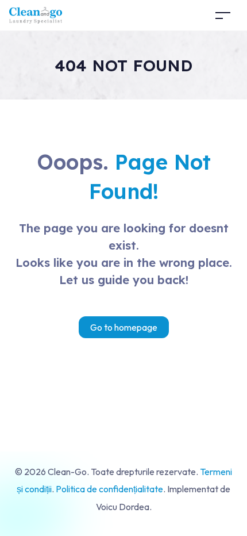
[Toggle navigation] (223, 15)
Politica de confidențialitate (109, 489)
